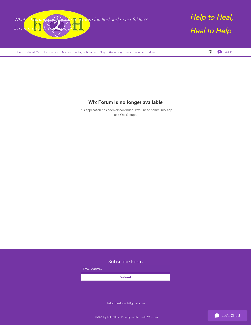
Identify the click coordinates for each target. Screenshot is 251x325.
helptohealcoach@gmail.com (126, 303)
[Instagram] (210, 52)
